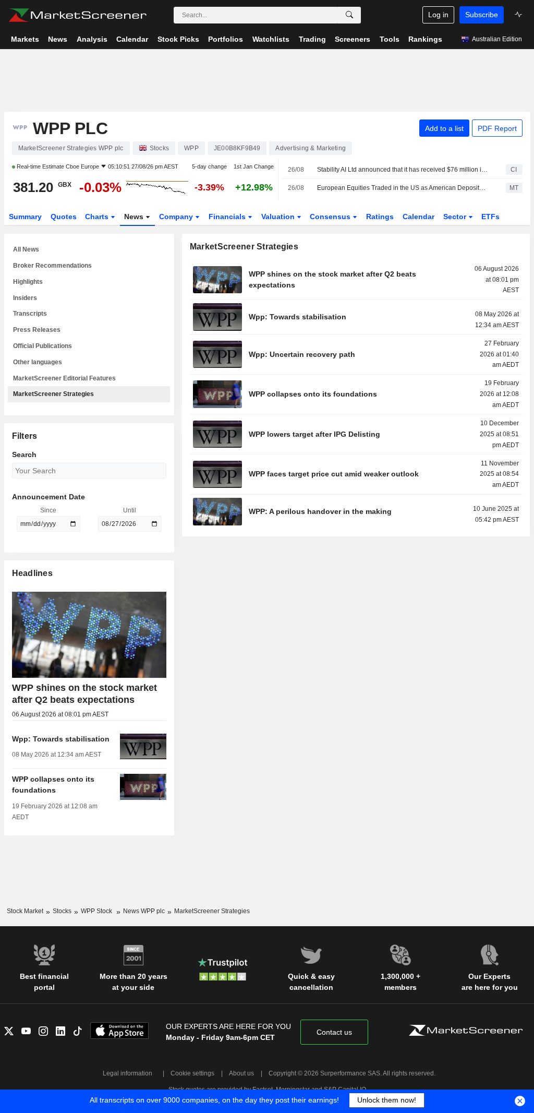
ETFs (490, 216)
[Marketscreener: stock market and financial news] (77, 15)
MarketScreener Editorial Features (64, 378)
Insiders (25, 298)
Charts (98, 216)
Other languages (37, 362)
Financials (228, 216)
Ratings (380, 216)
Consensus (331, 216)
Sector (455, 216)
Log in (438, 14)
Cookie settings (192, 1073)
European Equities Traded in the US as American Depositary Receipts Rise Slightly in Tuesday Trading (402, 188)
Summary (25, 216)
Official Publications (42, 346)
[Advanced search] (349, 15)
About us (241, 1073)
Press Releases (36, 329)
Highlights (28, 281)
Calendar (418, 216)
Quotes (64, 216)
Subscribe (481, 14)
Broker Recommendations (52, 265)
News (134, 216)
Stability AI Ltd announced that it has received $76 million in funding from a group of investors (402, 169)
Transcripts (30, 313)
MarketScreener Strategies (53, 394)
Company (177, 216)
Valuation (279, 216)
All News (26, 249)
